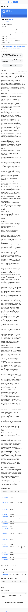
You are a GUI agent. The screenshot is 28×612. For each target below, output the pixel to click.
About (2, 610)
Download (18, 590)
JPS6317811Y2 (5, 511)
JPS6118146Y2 (5, 514)
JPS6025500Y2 (5, 500)
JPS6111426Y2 (5, 526)
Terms (23, 610)
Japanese (11, 19)
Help (9, 611)
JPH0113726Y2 (5, 521)
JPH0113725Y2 (5, 531)
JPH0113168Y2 (5, 497)
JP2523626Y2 (4, 533)
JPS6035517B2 (5, 502)
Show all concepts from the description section (11, 599)
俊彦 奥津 (8, 21)
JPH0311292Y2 (5, 528)
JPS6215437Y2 (5, 562)
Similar (13, 15)
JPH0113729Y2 (5, 552)
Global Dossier (15, 48)
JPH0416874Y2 (5, 509)
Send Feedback (9, 610)
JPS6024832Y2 (5, 535)
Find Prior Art (6, 15)
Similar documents (8, 46)
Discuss (20, 48)
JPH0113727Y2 (5, 544)
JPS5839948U (5, 494)
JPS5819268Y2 (5, 504)
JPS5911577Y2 (5, 516)
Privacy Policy (4, 611)
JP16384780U (5, 574)
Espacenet (10, 48)
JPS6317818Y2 (5, 541)
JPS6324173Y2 (5, 523)
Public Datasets (17, 610)
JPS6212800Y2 (5, 557)
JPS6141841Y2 (5, 559)
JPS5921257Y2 (5, 546)
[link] (3, 596)
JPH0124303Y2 (5, 554)
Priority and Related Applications (18, 46)
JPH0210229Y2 (5, 539)
